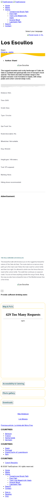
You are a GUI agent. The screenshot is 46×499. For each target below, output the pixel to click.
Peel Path (13, 14)
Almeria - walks (7, 52)
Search (8, 24)
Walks (7, 7)
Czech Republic (11, 463)
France (8, 436)
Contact (8, 26)
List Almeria (23, 419)
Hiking (7, 10)
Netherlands (10, 438)
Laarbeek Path (15, 22)
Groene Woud (14, 20)
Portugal (8, 450)
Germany (8, 440)
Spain (7, 448)
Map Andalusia (23, 414)
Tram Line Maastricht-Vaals (18, 17)
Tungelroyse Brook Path (18, 12)
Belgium (8, 434)
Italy (7, 454)
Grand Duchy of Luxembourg (16, 452)
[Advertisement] (23, 223)
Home (7, 5)
